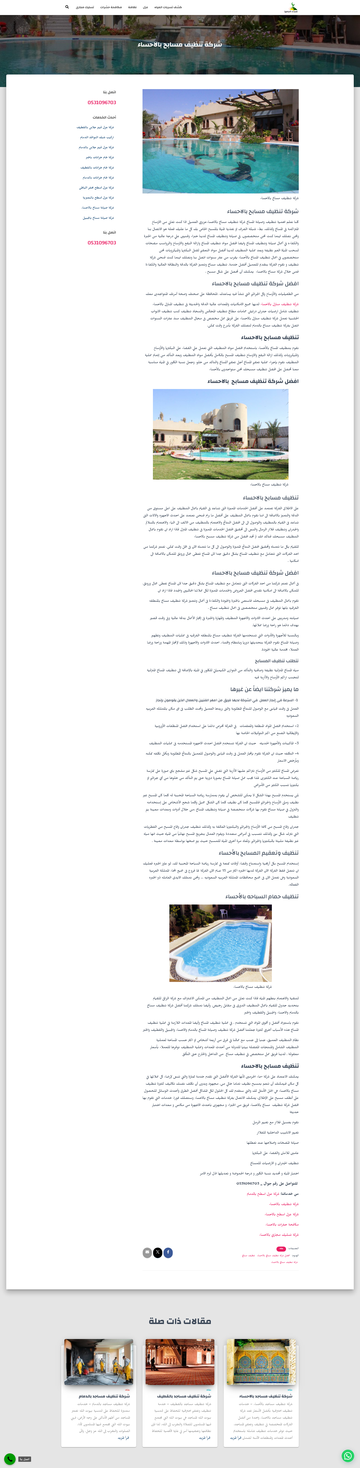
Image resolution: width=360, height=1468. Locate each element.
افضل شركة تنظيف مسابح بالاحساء (273, 1255)
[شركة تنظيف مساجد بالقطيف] (180, 1362)
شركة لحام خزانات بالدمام (98, 178)
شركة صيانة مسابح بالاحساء (97, 208)
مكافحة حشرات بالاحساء (282, 1225)
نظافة (132, 7)
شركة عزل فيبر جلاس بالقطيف (95, 128)
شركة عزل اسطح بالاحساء (282, 1215)
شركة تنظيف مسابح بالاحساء (284, 1262)
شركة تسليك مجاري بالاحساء (279, 1235)
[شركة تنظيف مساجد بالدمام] (98, 1362)
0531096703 (102, 102)
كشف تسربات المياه (168, 7)
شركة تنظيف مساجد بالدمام (104, 1396)
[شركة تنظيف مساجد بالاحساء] (261, 1362)
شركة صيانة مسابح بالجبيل (98, 218)
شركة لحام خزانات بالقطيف (97, 168)
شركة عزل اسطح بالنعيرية (98, 198)
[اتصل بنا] (10, 1459)
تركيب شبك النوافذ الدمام (97, 138)
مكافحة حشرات (111, 7)
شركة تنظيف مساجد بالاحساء (265, 1396)
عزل (145, 7)
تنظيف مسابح (248, 1255)
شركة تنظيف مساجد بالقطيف (184, 1396)
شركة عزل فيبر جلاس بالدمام (96, 148)
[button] (348, 1456)
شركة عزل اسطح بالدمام (263, 1195)
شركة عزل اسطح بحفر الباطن (96, 188)
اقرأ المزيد (235, 1438)
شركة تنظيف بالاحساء (284, 1205)
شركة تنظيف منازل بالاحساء (279, 305)
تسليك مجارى (85, 7)
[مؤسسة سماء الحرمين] (291, 7)
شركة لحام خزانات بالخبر (100, 158)
